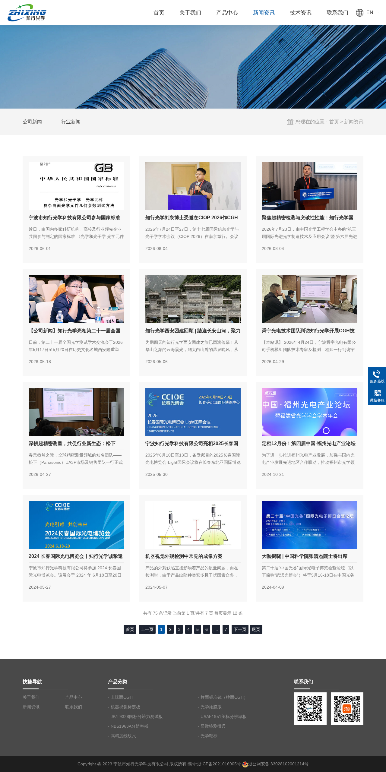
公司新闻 (32, 121)
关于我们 (190, 13)
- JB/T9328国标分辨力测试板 (135, 716)
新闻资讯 (264, 13)
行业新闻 (71, 121)
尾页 (256, 629)
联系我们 (337, 13)
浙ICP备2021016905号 (219, 763)
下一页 (240, 629)
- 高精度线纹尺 (122, 735)
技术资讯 (301, 13)
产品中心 (227, 13)
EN (369, 12)
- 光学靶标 (207, 735)
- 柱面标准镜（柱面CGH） (223, 697)
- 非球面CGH (120, 697)
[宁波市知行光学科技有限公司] (26, 12)
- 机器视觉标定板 (124, 706)
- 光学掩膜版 (210, 706)
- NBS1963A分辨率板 (128, 726)
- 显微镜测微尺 (212, 726)
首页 (158, 13)
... (216, 629)
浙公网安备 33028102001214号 (278, 763)
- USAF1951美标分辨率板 (222, 716)
